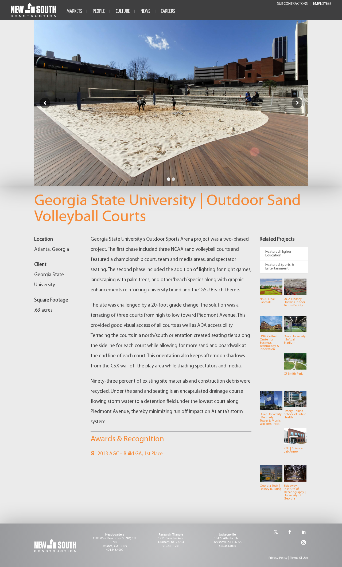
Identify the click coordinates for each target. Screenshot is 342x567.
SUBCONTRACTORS (292, 4)
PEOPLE (99, 11)
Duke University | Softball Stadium (295, 339)
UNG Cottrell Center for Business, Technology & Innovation (269, 343)
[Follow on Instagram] (303, 542)
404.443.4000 (114, 550)
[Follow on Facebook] (289, 532)
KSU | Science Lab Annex (293, 450)
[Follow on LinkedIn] (303, 532)
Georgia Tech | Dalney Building (271, 487)
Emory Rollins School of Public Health (295, 414)
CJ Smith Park (293, 373)
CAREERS (168, 11)
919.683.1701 (171, 546)
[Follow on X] (275, 532)
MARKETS (74, 11)
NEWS (145, 11)
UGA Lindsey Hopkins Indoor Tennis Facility (294, 302)
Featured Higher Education (278, 253)
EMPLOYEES (322, 4)
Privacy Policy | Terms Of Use (288, 558)
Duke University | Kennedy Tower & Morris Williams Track (271, 419)
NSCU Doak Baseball (267, 301)
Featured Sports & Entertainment (279, 267)
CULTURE (123, 11)
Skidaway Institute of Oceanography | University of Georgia (295, 492)
